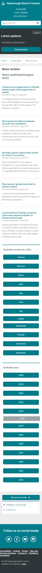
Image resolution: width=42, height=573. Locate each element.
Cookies (16, 551)
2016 (21, 462)
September (21, 326)
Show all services (19, 497)
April (21, 284)
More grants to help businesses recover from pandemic (18, 122)
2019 (21, 435)
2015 (21, 471)
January (21, 257)
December (21, 353)
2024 (21, 393)
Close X (37, 32)
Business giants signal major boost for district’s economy (20, 154)
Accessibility (21, 9)
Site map (34, 551)
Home (4, 61)
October (21, 335)
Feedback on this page (16, 505)
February (21, 266)
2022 (21, 411)
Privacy (25, 551)
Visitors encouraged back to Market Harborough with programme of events (20, 90)
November (21, 344)
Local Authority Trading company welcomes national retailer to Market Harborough (19, 215)
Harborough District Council (23, 3)
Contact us (11, 510)
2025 (21, 384)
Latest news (16, 61)
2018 (21, 444)
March (21, 275)
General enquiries (8, 553)
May (21, 293)
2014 (21, 480)
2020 (21, 426)
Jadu (24, 564)
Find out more (21, 49)
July (21, 311)
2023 (21, 402)
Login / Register (21, 12)
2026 (21, 375)
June (21, 302)
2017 (21, 453)
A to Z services (20, 16)
